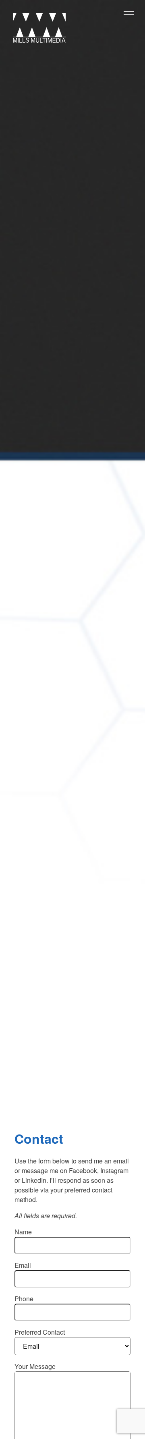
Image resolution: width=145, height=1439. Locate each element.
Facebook (83, 1170)
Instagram (114, 1170)
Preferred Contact (39, 1332)
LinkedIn (34, 1180)
